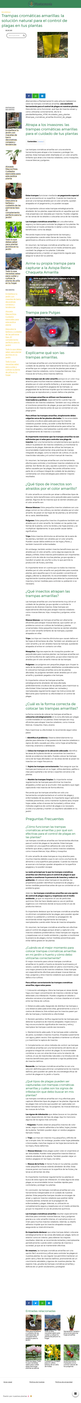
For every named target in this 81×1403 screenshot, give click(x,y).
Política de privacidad (64, 1382)
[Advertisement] (52, 77)
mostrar (40, 141)
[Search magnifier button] (24, 35)
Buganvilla (6, 12)
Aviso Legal (8, 1382)
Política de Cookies (37, 1382)
